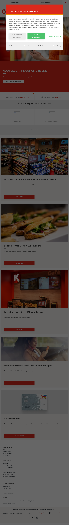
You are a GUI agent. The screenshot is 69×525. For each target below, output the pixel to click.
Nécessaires (14, 46)
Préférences (29, 46)
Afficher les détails (54, 36)
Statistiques (43, 46)
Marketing (58, 46)
